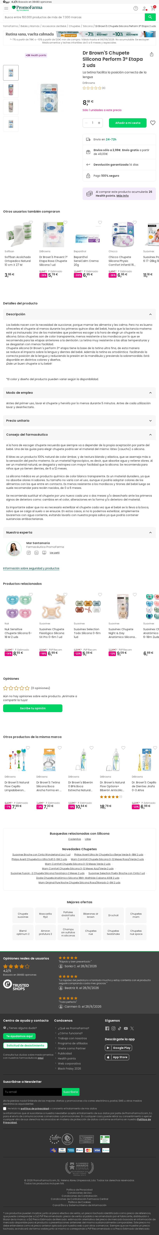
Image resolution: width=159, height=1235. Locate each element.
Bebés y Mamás (30, 26)
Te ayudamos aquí (19, 1036)
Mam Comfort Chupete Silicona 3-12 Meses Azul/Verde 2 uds (78, 868)
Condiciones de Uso (79, 1192)
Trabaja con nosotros (72, 1038)
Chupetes (74, 26)
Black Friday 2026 (69, 1069)
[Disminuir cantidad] (86, 123)
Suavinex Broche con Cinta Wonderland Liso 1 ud (41, 854)
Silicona (88, 26)
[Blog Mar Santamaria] (44, 552)
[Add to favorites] (153, 123)
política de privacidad (35, 1108)
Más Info (123, 196)
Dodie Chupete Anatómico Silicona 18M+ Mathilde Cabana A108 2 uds (77, 878)
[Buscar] (150, 17)
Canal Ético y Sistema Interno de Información (79, 1205)
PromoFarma (10, 26)
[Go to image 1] (11, 73)
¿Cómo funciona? (70, 1033)
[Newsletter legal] (5, 1108)
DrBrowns (89, 83)
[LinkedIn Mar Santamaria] (36, 552)
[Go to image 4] (11, 124)
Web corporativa (69, 1064)
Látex (88, 839)
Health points (67, 1058)
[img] (49, 99)
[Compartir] (151, 54)
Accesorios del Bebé (54, 26)
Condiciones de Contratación (79, 1196)
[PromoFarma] (27, 8)
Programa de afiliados (73, 1043)
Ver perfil (55, 552)
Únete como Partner (72, 1048)
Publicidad (65, 1053)
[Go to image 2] (11, 90)
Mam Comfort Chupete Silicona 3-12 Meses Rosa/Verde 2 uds (107, 859)
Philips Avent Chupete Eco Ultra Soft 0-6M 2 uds (39, 859)
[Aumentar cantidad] (99, 123)
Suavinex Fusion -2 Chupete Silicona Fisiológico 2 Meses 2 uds (48, 873)
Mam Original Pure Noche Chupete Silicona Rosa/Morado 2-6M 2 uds (79, 882)
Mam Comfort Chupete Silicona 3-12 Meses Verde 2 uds (78, 864)
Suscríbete (70, 1092)
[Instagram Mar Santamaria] (28, 552)
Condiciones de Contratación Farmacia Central (79, 1199)
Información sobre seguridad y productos (31, 568)
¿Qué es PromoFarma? (73, 1028)
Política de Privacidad (79, 1189)
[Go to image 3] (11, 107)
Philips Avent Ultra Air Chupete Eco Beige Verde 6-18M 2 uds (108, 854)
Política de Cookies (79, 1202)
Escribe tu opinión (33, 708)
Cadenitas (74, 839)
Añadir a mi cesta (127, 123)
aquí (40, 1057)
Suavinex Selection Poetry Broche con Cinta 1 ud (116, 873)
